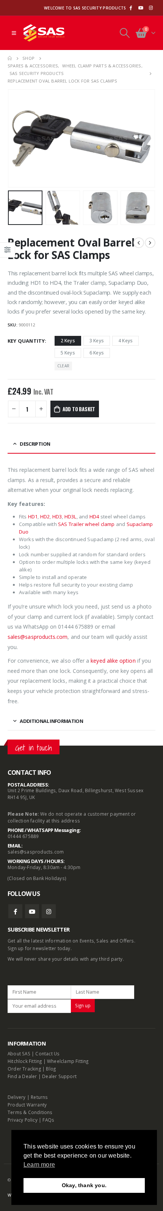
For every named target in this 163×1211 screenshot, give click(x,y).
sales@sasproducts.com (36, 852)
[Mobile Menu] (14, 33)
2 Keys (68, 340)
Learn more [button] (39, 1164)
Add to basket (79, 409)
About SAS (19, 1053)
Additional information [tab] (51, 721)
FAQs (48, 1120)
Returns (39, 1097)
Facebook (15, 911)
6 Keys (96, 353)
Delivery (17, 1097)
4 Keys (125, 340)
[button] (17, 138)
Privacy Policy (23, 1120)
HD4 (94, 516)
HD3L (70, 516)
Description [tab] (35, 443)
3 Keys (96, 340)
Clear (63, 365)
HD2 (45, 516)
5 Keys (68, 353)
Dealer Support (59, 1076)
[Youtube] (140, 7)
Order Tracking (24, 1069)
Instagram (49, 911)
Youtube (32, 911)
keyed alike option (113, 660)
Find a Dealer (22, 1076)
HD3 (57, 516)
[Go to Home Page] (10, 58)
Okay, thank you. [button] (84, 1185)
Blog (51, 1069)
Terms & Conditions (30, 1112)
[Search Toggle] (124, 33)
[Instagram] (150, 7)
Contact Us (47, 1053)
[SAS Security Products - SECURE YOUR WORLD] (44, 33)
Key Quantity (26, 340)
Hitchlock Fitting (25, 1061)
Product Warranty (28, 1105)
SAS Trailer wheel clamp (86, 524)
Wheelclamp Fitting (68, 1061)
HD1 (33, 516)
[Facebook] (130, 7)
